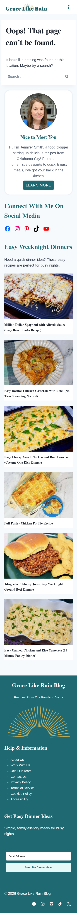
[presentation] (38, 296)
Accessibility (19, 799)
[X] (69, 903)
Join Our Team (21, 771)
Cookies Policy (21, 793)
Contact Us (19, 776)
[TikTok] (60, 903)
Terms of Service (23, 788)
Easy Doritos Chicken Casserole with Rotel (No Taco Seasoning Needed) (36, 393)
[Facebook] (34, 903)
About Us (17, 759)
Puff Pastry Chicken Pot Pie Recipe (28, 523)
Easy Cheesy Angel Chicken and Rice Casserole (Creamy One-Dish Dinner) (37, 460)
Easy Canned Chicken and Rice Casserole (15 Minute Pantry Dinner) (35, 653)
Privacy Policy (21, 782)
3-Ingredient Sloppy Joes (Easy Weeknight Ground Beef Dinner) (33, 587)
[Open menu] (69, 7)
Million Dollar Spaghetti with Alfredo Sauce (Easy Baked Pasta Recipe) (34, 327)
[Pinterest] (51, 903)
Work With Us (20, 765)
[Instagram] (42, 903)
